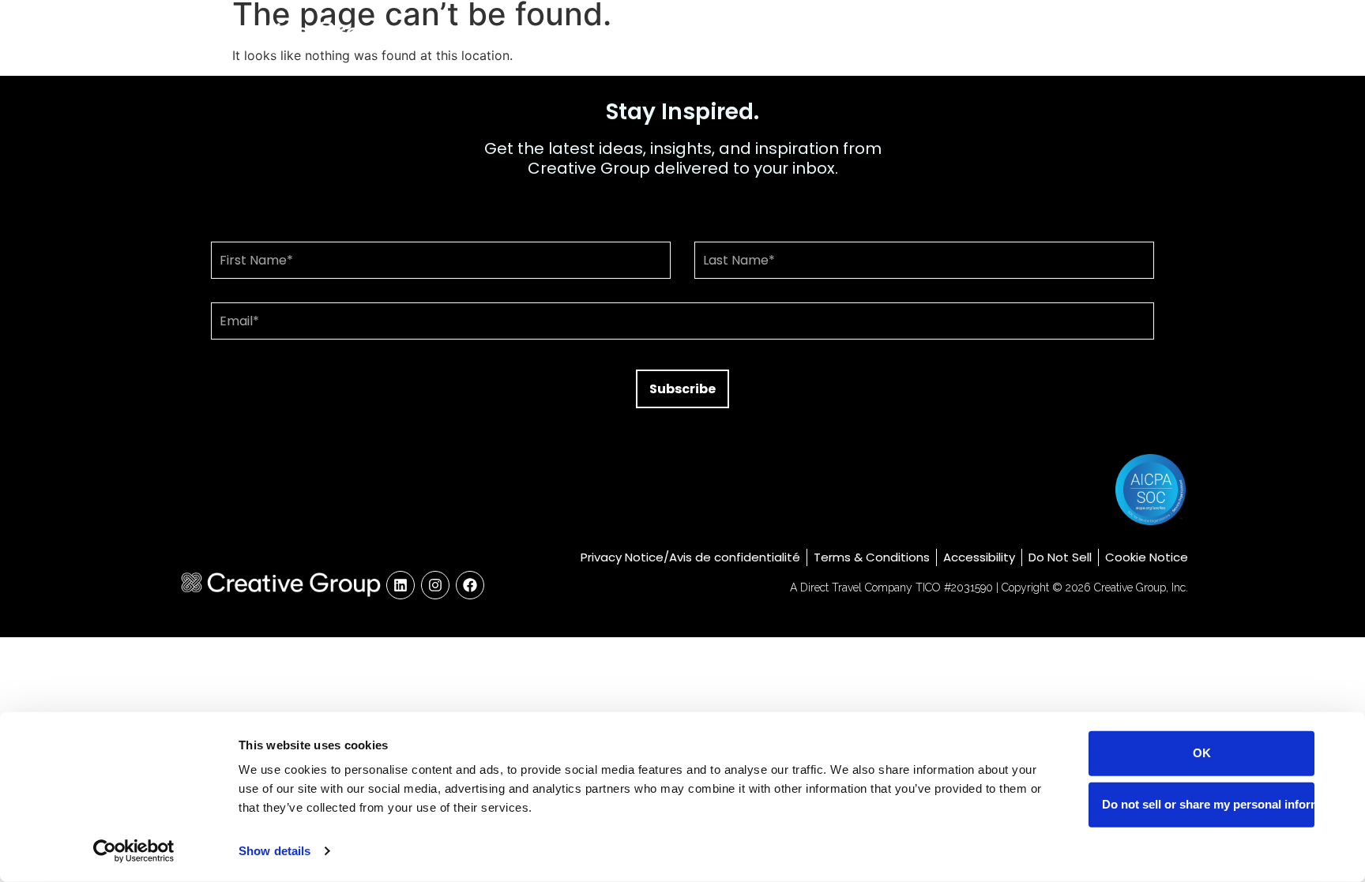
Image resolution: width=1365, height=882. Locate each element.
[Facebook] (470, 585)
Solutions (1036, 33)
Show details (274, 851)
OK (1202, 753)
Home (884, 33)
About (954, 33)
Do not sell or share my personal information (1208, 804)
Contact (1145, 33)
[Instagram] (435, 585)
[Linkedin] (400, 585)
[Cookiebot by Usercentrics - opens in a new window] (134, 851)
